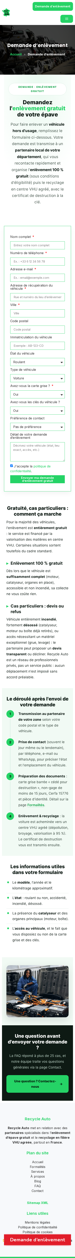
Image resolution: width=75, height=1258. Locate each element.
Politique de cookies (38, 1232)
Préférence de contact (27, 418)
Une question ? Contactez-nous (35, 1084)
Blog (37, 1181)
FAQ (37, 1186)
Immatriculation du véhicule (31, 337)
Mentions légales (37, 1222)
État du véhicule (22, 353)
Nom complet (21, 237)
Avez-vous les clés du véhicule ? (35, 402)
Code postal (19, 321)
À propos (37, 1176)
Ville (13, 305)
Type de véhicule (23, 370)
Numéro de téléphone (27, 253)
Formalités (35, 805)
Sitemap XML (37, 1203)
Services (37, 1172)
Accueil (16, 54)
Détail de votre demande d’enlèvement (28, 436)
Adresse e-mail (22, 269)
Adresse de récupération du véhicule (31, 287)
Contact (37, 1191)
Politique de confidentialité (37, 1227)
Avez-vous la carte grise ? (30, 386)
